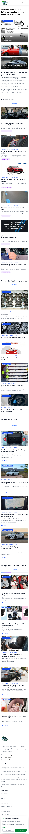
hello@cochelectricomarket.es (10, 759)
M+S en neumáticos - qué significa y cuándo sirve (13, 774)
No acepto (8, 830)
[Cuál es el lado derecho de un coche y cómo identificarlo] (14, 30)
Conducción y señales (7, 20)
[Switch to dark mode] (22, 2)
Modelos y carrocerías (7, 46)
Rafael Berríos (4, 121)
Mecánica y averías (6, 292)
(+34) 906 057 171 (7, 757)
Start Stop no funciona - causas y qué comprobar (13, 777)
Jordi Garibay (4, 149)
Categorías (4, 803)
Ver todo (14, 103)
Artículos (4, 764)
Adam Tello (3, 233)
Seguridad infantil (6, 159)
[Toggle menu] (26, 2)
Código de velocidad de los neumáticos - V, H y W (13, 771)
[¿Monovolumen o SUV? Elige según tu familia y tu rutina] (14, 50)
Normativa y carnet (6, 215)
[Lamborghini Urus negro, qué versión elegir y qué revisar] (14, 63)
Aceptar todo (21, 830)
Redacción (4, 790)
